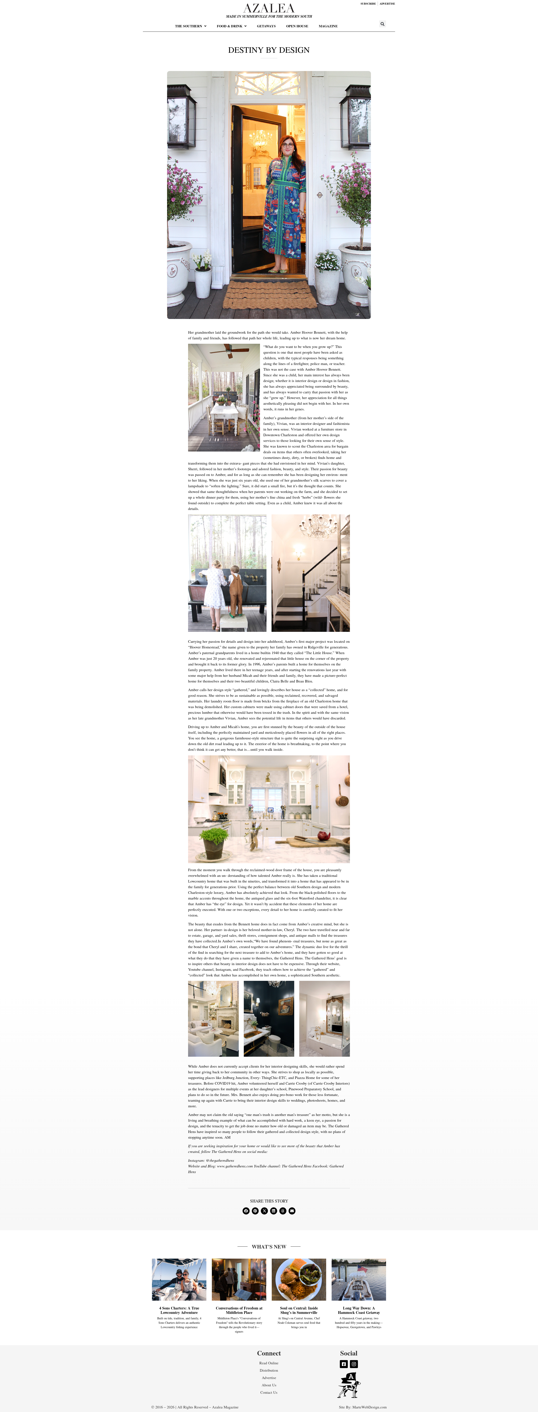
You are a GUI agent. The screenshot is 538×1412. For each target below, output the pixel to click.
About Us (269, 1384)
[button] (382, 23)
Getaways (266, 26)
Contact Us (268, 1392)
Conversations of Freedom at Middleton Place (239, 1310)
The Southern (188, 26)
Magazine (328, 26)
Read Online (268, 1362)
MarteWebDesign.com (369, 1406)
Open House (297, 26)
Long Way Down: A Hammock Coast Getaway (359, 1310)
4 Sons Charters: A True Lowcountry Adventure (179, 1310)
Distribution (269, 1370)
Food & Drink (229, 26)
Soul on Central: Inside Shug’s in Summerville (299, 1310)
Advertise (269, 1377)
